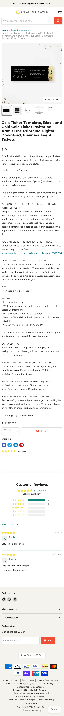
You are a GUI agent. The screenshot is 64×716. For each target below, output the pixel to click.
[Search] (58, 20)
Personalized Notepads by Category (30, 693)
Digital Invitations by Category (30, 686)
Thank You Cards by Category (22, 699)
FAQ (24, 680)
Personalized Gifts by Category (30, 696)
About (5, 680)
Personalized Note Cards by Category (30, 690)
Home (5, 30)
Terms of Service (32, 703)
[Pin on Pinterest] (21, 445)
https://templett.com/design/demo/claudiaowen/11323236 (32, 253)
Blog (31, 680)
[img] (8, 532)
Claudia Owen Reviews (47, 680)
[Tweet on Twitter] (9, 445)
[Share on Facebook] (4, 445)
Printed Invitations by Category (20, 683)
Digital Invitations (20, 30)
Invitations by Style (46, 683)
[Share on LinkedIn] (15, 445)
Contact (15, 680)
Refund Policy (45, 699)
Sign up (48, 640)
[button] (9, 451)
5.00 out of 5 (40, 490)
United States (30, 655)
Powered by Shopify (32, 710)
